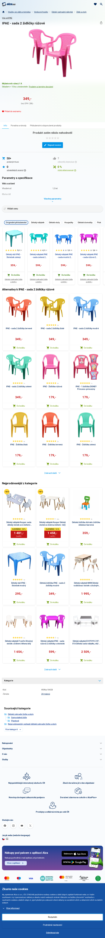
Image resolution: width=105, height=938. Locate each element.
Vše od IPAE (7, 18)
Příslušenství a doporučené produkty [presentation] (45, 125)
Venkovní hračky (41, 12)
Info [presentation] (5, 125)
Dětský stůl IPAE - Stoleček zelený (13, 255)
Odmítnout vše (52, 933)
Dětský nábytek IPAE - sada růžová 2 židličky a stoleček (89, 256)
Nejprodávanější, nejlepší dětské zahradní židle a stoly (32, 724)
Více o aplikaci (13, 863)
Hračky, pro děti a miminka (19, 12)
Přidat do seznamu (13, 111)
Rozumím (52, 917)
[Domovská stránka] (3, 11)
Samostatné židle (19, 717)
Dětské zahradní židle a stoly (13, 280)
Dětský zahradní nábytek (62, 12)
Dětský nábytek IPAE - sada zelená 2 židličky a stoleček (38, 256)
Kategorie (8, 681)
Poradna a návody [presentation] (18, 125)
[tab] (5, 125)
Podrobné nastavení (52, 925)
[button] (52, 743)
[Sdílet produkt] (101, 23)
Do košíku (21, 348)
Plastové (15, 721)
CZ (7, 839)
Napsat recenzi (54, 145)
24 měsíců (45, 694)
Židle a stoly (81, 12)
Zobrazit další (50, 473)
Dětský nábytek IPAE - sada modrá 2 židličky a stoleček (64, 256)
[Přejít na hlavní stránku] (9, 4)
